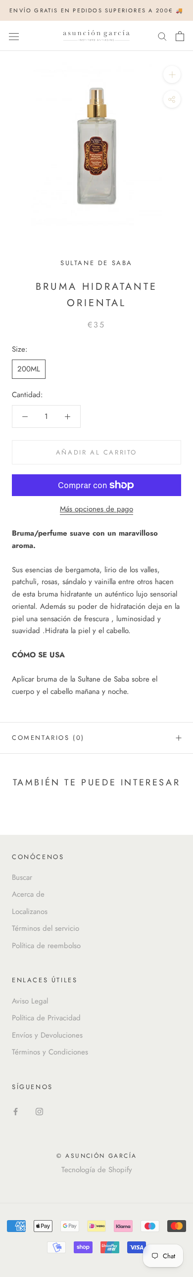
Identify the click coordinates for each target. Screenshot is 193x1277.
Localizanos (30, 911)
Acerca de (28, 894)
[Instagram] (39, 1111)
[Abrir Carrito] (180, 36)
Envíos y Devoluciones (47, 1035)
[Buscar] (162, 36)
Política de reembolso (46, 945)
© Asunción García (96, 1155)
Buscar (22, 877)
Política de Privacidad (46, 1017)
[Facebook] (15, 1111)
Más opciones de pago (96, 508)
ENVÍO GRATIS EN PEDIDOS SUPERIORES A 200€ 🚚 (96, 10)
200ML (28, 369)
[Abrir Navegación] (14, 36)
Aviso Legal (30, 1001)
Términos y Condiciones (50, 1052)
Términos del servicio (45, 928)
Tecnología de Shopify (96, 1169)
